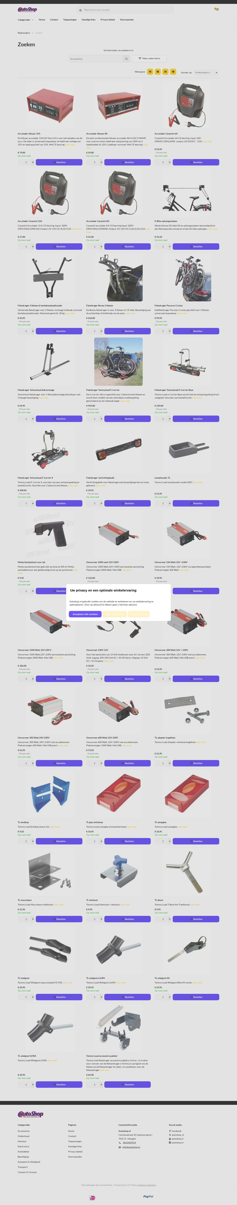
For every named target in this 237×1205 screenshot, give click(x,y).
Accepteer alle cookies (85, 614)
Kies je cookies (114, 614)
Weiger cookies (138, 614)
